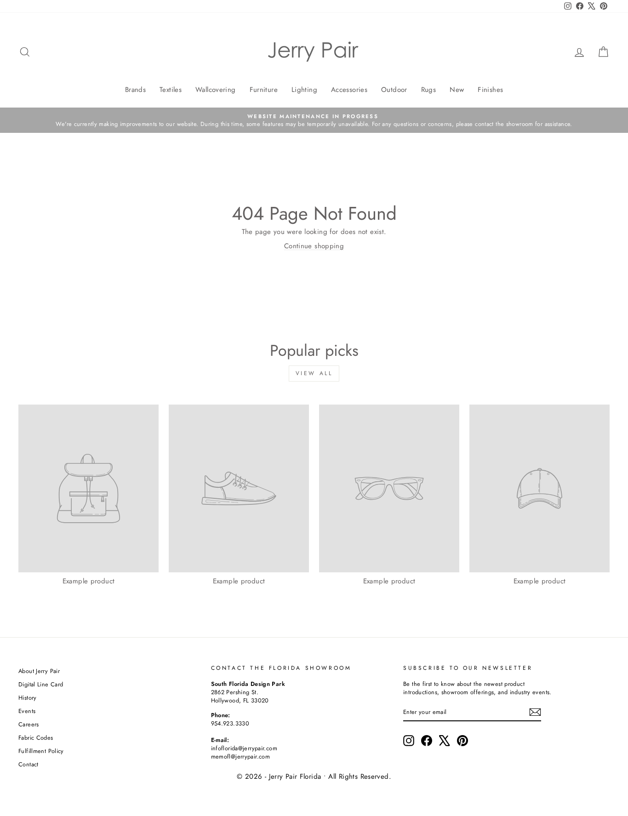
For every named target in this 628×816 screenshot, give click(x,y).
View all (314, 373)
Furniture (264, 90)
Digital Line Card (40, 684)
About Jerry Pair (39, 671)
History (27, 697)
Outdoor (394, 90)
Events (26, 711)
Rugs (428, 90)
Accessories (349, 90)
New (457, 90)
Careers (28, 724)
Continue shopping (314, 246)
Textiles (171, 90)
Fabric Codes (35, 737)
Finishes (490, 90)
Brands (135, 90)
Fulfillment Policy (41, 751)
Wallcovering (215, 90)
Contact (28, 764)
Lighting (304, 90)
